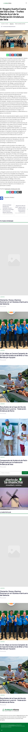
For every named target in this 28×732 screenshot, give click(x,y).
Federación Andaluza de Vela (12, 189)
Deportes (11, 23)
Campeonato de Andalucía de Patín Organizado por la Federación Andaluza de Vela (13, 462)
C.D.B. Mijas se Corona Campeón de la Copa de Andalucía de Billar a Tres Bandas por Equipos (14, 355)
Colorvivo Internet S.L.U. (12, 724)
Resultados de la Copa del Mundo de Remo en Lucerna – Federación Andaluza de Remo (13, 409)
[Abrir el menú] (26, 3)
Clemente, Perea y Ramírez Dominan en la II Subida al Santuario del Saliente (14, 302)
